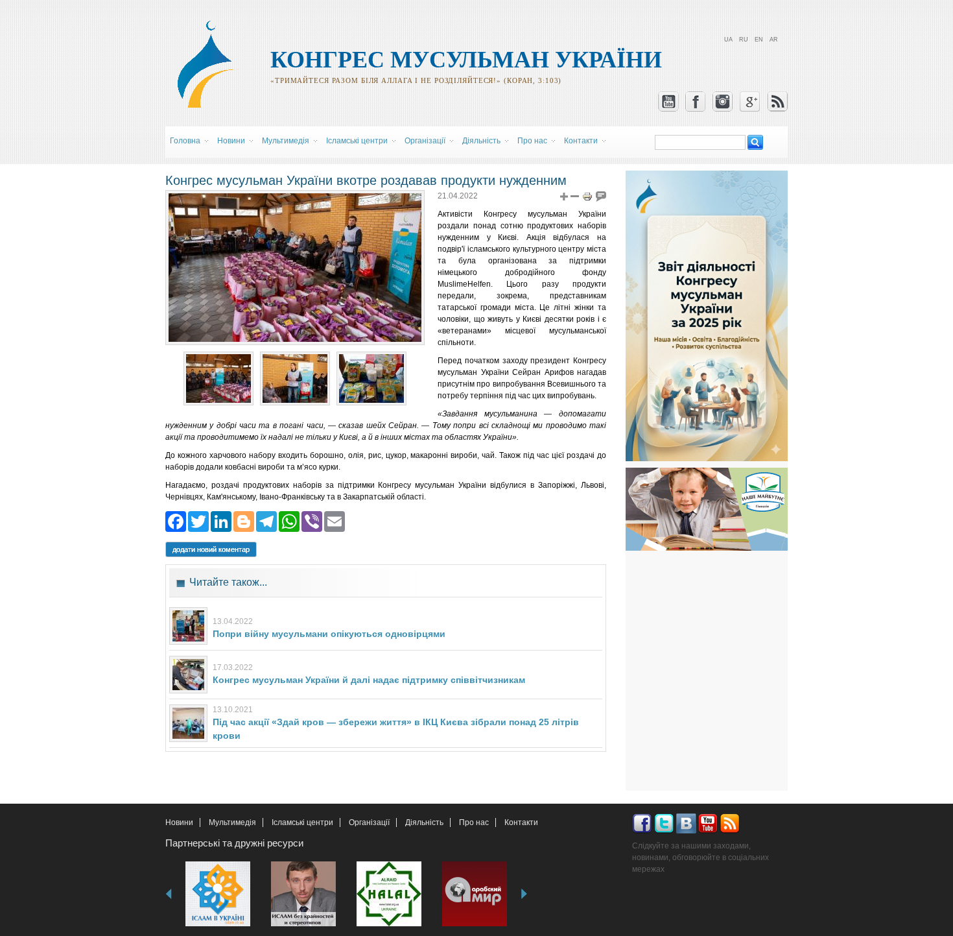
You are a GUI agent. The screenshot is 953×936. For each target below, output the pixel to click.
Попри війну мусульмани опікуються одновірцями (329, 634)
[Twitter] (198, 520)
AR (774, 39)
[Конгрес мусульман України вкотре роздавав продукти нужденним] (218, 399)
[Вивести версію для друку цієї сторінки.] (587, 195)
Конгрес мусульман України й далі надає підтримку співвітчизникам (369, 680)
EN (759, 39)
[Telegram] (266, 520)
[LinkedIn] (221, 520)
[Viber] (311, 520)
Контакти (521, 822)
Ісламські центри (302, 822)
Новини (179, 822)
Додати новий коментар (211, 549)
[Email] (334, 520)
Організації (369, 822)
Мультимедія (232, 822)
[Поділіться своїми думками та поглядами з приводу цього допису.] (601, 196)
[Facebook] (175, 520)
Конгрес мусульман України (466, 60)
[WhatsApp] (289, 520)
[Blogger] (243, 520)
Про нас (474, 822)
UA (728, 39)
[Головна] (211, 105)
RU (743, 39)
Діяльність (424, 822)
